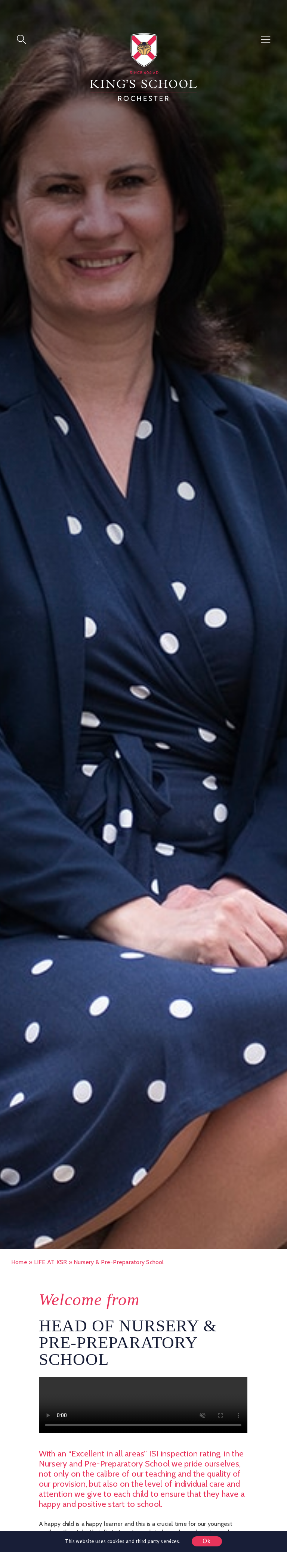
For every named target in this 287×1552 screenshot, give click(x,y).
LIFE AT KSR (50, 1262)
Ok (207, 1541)
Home (19, 1262)
